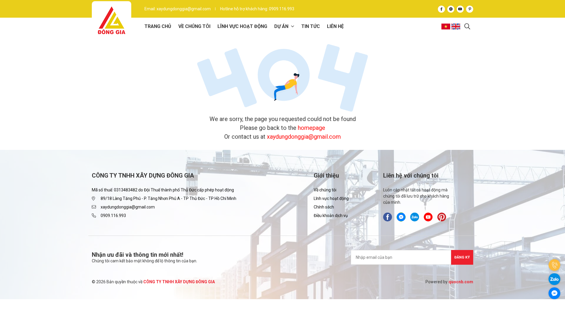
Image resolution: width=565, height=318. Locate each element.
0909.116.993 (113, 215)
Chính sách (324, 207)
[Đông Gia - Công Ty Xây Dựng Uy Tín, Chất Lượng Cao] (111, 20)
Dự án (281, 26)
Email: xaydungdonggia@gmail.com (177, 8)
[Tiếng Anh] (456, 26)
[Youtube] (460, 8)
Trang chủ (157, 26)
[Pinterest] (469, 8)
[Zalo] (554, 279)
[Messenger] (450, 8)
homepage (311, 127)
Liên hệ (335, 26)
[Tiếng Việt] (446, 26)
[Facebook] (441, 8)
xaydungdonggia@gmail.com (304, 136)
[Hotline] (554, 265)
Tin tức (310, 26)
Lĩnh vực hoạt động (242, 26)
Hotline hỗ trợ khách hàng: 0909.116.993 (257, 8)
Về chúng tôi (194, 26)
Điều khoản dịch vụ (331, 215)
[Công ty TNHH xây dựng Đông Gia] (414, 217)
